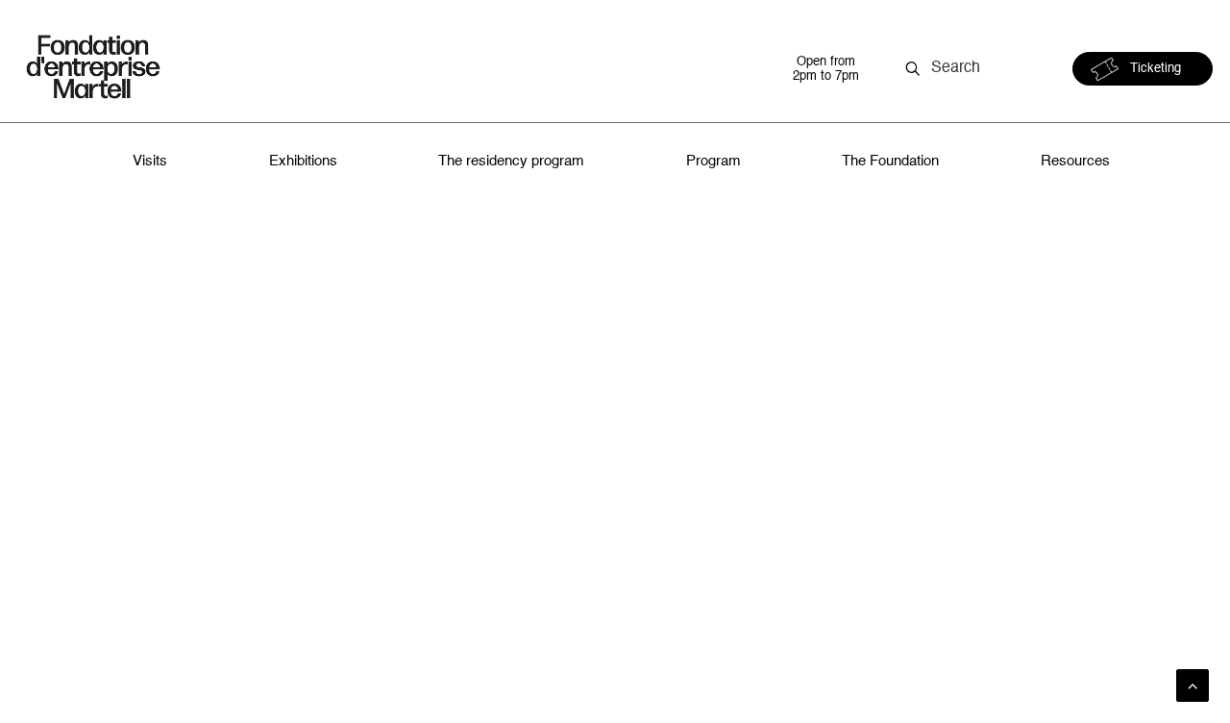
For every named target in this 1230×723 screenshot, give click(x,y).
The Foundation (890, 161)
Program (713, 161)
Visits (150, 161)
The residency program (511, 161)
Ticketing (1155, 68)
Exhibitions (303, 161)
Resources (1075, 161)
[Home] (387, 69)
